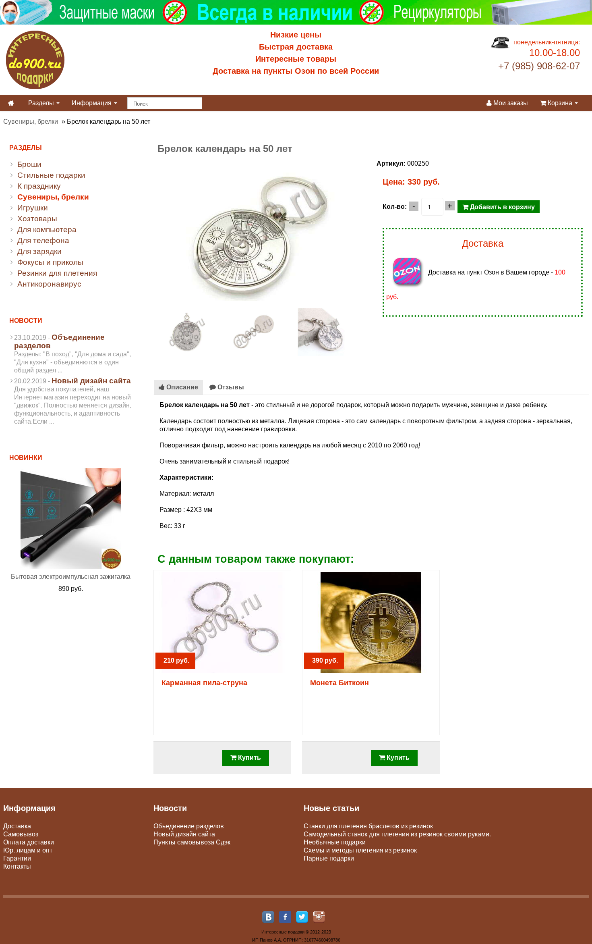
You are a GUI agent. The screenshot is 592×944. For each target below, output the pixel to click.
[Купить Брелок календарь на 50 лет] (259, 229)
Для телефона (43, 240)
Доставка (17, 826)
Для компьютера (47, 229)
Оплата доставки (28, 842)
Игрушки (32, 208)
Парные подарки (329, 858)
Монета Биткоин (339, 683)
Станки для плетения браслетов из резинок (368, 826)
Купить (248, 757)
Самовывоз (20, 834)
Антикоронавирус (49, 284)
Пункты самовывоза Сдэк (191, 842)
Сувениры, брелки (30, 121)
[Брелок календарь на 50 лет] (187, 331)
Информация (92, 103)
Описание (181, 387)
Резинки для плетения (57, 273)
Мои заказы (510, 103)
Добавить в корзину (501, 206)
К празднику (39, 186)
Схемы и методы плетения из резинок (360, 850)
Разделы (42, 103)
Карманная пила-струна (204, 683)
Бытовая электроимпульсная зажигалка (70, 576)
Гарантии (17, 858)
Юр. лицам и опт (27, 850)
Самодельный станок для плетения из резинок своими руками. (397, 834)
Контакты (17, 866)
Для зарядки (39, 251)
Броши (29, 164)
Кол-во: (395, 206)
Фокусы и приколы (50, 262)
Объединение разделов (188, 826)
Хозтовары (37, 218)
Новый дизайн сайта (91, 380)
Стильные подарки (51, 175)
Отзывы (230, 387)
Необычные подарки (335, 842)
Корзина (560, 103)
